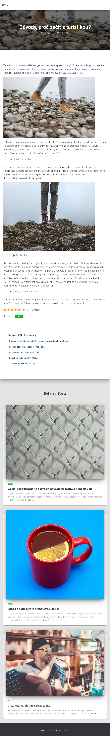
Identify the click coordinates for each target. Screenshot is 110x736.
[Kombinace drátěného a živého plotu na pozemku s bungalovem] (55, 442)
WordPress (64, 730)
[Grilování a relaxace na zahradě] (55, 663)
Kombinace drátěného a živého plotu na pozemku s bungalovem (39, 341)
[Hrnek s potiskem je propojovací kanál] (55, 554)
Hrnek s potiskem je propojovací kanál (27, 347)
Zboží (19, 316)
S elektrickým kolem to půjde (22, 363)
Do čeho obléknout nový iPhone (23, 358)
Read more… (30, 500)
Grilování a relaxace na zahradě (24, 352)
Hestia (44, 730)
